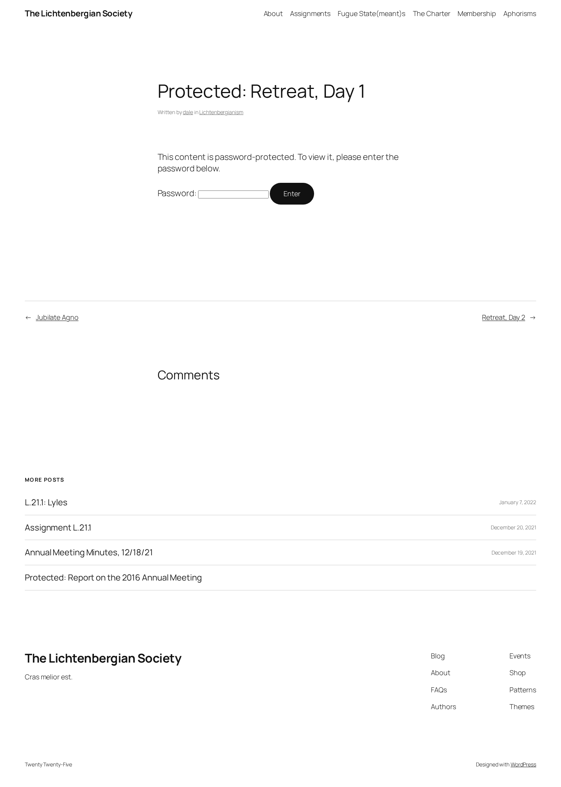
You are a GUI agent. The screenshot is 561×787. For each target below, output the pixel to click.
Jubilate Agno (57, 317)
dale (188, 112)
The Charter (431, 13)
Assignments (310, 13)
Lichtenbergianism (221, 112)
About (273, 13)
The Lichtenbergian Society (78, 13)
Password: (178, 193)
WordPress (523, 764)
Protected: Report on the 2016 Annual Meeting (113, 577)
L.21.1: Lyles (46, 502)
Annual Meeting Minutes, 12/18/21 (89, 552)
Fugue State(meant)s (371, 13)
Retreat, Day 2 (503, 317)
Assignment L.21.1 (58, 527)
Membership (477, 13)
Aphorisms (519, 13)
